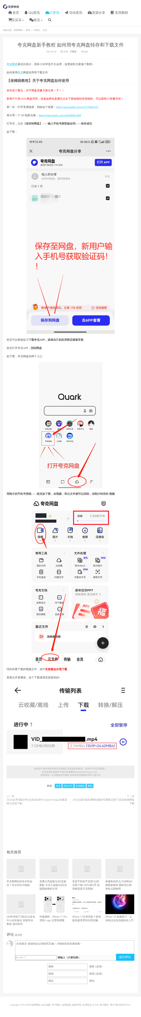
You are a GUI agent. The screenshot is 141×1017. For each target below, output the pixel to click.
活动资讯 (75, 13)
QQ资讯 (34, 13)
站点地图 (45, 1005)
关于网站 (56, 1005)
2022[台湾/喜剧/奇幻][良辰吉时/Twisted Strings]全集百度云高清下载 (37, 801)
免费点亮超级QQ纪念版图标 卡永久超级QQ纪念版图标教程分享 (53, 885)
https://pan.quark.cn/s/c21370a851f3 (77, 107)
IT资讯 (54, 13)
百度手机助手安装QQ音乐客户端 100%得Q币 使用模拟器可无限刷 (86, 885)
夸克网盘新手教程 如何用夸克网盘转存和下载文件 (70, 45)
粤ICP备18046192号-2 (120, 1005)
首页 (15, 13)
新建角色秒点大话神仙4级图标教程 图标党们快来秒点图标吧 (118, 885)
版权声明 (76, 1005)
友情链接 (66, 1005)
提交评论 (125, 957)
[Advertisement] (70, 827)
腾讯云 (88, 1005)
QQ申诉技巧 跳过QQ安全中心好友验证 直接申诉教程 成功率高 (21, 920)
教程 (90, 786)
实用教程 (121, 13)
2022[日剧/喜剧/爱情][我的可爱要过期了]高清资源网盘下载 (103, 801)
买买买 (16, 20)
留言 (36, 20)
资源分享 (98, 13)
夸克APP (68, 786)
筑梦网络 (11, 7)
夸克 (20, 72)
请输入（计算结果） (69, 957)
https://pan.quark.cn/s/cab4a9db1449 (60, 115)
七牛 (97, 1005)
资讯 (28, 30)
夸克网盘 (12, 64)
